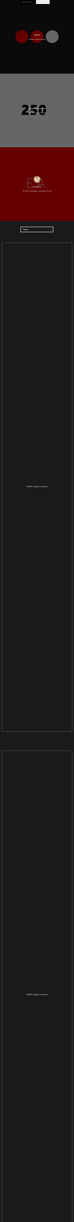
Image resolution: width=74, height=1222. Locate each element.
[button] (43, 2)
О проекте (37, 186)
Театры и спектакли (37, 108)
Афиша (37, 35)
